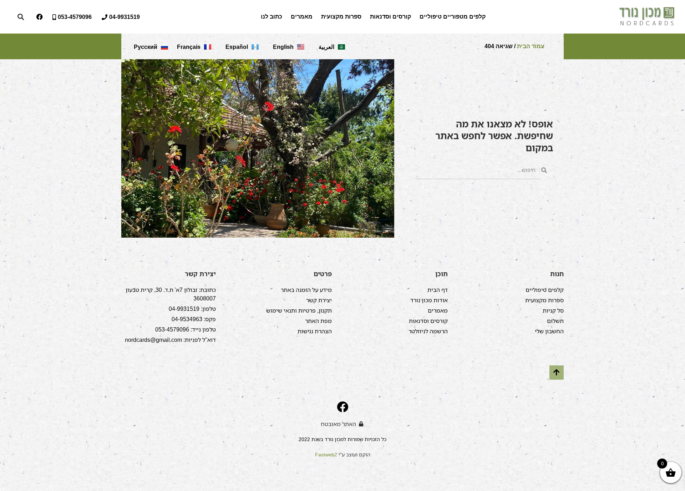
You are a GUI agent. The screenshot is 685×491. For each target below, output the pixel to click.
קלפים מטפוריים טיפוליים (453, 17)
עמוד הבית (530, 46)
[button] (20, 17)
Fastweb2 (326, 454)
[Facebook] (39, 17)
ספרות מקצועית (341, 17)
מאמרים (302, 17)
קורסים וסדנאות (390, 17)
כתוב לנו (271, 17)
